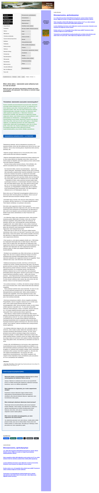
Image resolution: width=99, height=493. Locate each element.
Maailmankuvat (25, 23)
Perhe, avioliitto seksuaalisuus (28, 44)
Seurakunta (24, 52)
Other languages (7, 20)
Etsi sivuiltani (7, 23)
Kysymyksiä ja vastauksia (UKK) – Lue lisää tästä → (20, 136)
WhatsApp (13, 438)
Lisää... (36, 438)
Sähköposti (29, 438)
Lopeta (23, 76)
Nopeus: (27, 76)
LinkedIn (20, 438)
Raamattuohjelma (25, 68)
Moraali (23, 39)
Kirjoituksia (6, 17)
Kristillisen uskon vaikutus (27, 25)
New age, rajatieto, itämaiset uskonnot (30, 28)
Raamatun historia (26, 20)
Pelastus (24, 47)
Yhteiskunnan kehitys (26, 60)
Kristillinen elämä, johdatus (28, 58)
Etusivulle (6, 15)
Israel (23, 34)
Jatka (19, 76)
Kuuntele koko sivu (7, 76)
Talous (23, 63)
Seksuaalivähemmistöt (26, 42)
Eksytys (23, 55)
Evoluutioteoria (25, 17)
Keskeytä (14, 76)
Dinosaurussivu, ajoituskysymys (29, 15)
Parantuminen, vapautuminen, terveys (30, 50)
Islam (23, 31)
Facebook (6, 438)
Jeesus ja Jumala (25, 36)
